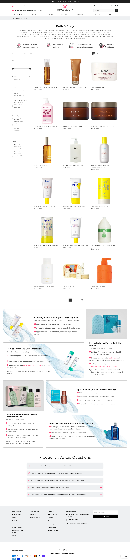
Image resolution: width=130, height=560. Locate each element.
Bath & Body (19, 18)
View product (40, 93)
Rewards (50, 517)
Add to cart (53, 93)
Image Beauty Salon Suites (18, 531)
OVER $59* (28, 10)
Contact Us (37, 6)
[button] (19, 14)
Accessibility (52, 527)
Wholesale (46, 6)
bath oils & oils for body (32, 365)
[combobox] (104, 10)
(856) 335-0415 (17, 6)
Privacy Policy (52, 514)
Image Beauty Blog (35, 517)
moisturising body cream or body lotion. (103, 366)
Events (14, 535)
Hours (32, 521)
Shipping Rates (16, 514)
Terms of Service (53, 530)
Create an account (106, 5)
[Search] (116, 10)
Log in (96, 5)
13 (82, 300)
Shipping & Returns (54, 524)
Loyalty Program (17, 527)
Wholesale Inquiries (18, 524)
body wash (113, 358)
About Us (33, 514)
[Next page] (85, 300)
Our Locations (28, 6)
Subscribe (105, 516)
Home (13, 18)
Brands (14, 517)
